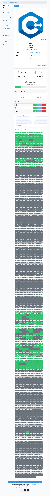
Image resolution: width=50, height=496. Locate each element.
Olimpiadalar (7, 17)
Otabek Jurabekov (36, 52)
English (26, 487)
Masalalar (6, 12)
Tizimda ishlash (7, 28)
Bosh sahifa (6, 2)
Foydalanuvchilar (13, 2)
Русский (22, 487)
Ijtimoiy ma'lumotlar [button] (25, 6)
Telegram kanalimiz (6, 36)
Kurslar (6, 23)
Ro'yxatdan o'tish (8, 44)
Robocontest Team (35, 484)
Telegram (39, 65)
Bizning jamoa (8, 32)
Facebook (44, 65)
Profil (17, 6)
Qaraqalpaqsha (31, 487)
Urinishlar (6, 15)
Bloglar (6, 25)
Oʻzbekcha (18, 487)
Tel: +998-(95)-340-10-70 (25, 485)
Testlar (5, 20)
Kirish (5, 41)
